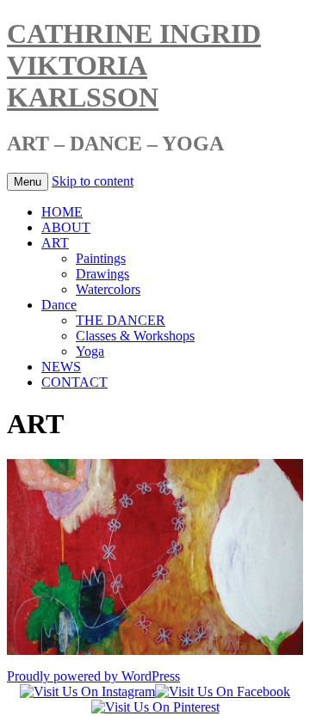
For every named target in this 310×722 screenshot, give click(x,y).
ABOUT (65, 227)
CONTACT (74, 382)
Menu (27, 181)
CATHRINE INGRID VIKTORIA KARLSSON (134, 65)
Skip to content (92, 181)
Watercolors (108, 289)
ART (55, 243)
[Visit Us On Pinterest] (155, 707)
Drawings (102, 273)
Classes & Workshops (135, 335)
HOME (62, 212)
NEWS (61, 366)
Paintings (101, 258)
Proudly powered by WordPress (93, 676)
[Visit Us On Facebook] (222, 691)
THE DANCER (120, 320)
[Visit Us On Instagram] (87, 691)
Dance (59, 304)
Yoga (90, 351)
